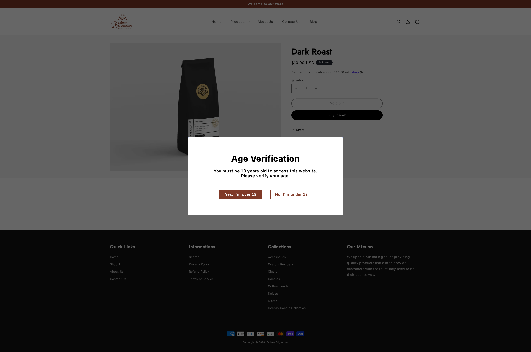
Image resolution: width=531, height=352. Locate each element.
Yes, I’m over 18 (240, 194)
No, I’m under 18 (291, 194)
